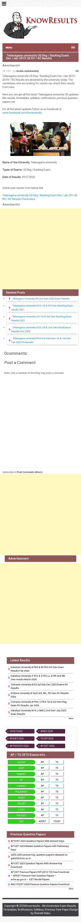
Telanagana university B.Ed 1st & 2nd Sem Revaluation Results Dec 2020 (41, 329)
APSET (42, 821)
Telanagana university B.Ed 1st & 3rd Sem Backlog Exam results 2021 (42, 307)
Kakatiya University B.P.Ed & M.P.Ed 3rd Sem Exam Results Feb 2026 (37, 669)
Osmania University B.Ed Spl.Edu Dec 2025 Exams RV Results (39, 686)
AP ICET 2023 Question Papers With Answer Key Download (36, 865)
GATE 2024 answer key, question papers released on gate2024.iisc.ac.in (39, 856)
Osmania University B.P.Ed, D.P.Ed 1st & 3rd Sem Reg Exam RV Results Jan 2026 (39, 703)
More (71, 718)
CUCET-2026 (16, 731)
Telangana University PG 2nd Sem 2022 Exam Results (41, 298)
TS (57, 762)
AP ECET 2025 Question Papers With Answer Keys (37, 841)
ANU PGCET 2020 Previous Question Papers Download (40, 884)
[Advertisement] (40, 248)
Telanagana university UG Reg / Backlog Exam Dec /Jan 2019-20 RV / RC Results (37, 57)
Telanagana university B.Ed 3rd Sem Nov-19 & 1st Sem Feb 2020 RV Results (41, 340)
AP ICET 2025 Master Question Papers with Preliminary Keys (40, 848)
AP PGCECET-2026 (19, 746)
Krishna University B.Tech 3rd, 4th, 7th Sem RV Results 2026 (40, 695)
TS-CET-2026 (46, 738)
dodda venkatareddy (27, 71)
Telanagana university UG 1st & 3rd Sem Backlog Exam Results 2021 (41, 318)
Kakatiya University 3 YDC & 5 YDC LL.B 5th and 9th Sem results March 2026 (38, 677)
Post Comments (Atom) (30, 472)
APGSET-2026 (17, 738)
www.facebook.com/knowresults (22, 112)
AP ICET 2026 (47, 746)
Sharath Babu (42, 913)
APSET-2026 (46, 731)
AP (42, 762)
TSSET (56, 821)
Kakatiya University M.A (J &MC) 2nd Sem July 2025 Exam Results (38, 712)
